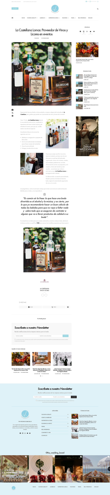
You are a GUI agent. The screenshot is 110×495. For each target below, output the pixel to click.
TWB (38, 223)
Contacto (44, 435)
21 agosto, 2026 (58, 373)
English (90, 18)
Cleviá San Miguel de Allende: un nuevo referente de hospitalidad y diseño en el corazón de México (41, 370)
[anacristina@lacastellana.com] (46, 295)
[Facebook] (20, 433)
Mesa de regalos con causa (29, 1)
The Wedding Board (45, 38)
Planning (64, 18)
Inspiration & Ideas (47, 420)
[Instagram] (23, 433)
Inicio (23, 18)
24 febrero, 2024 (86, 94)
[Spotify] (94, 33)
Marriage (42, 18)
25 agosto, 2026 (16, 372)
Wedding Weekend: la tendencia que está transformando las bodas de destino (88, 435)
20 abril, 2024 (86, 79)
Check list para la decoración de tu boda (91, 105)
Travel (72, 18)
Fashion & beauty (31, 18)
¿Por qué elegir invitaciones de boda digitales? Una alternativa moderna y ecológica (90, 76)
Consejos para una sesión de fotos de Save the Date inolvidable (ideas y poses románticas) (91, 91)
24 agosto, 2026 (37, 373)
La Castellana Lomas (33, 120)
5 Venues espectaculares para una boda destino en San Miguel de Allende (91, 99)
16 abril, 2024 (86, 87)
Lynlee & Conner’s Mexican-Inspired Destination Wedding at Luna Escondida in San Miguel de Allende (62, 370)
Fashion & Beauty (46, 414)
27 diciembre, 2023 (87, 108)
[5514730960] (42, 295)
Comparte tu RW (46, 432)
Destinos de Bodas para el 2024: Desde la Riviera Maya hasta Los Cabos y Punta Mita (91, 84)
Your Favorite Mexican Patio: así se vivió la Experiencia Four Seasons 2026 (21, 369)
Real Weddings (82, 18)
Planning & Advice (47, 423)
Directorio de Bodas (16, 1)
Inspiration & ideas (53, 18)
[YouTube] (27, 433)
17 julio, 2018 (36, 38)
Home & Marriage (46, 417)
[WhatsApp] (97, 1)
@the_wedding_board (55, 452)
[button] (40, 376)
